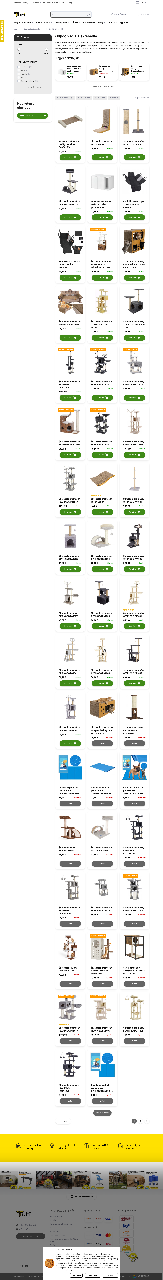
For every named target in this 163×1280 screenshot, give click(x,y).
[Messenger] (26, 1266)
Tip (23, 78)
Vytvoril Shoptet (125, 1276)
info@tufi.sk (25, 1229)
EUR (142, 2)
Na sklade (26, 67)
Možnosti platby (56, 1231)
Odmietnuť (93, 1275)
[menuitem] (24, 22)
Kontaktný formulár (30, 1236)
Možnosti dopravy (21, 3)
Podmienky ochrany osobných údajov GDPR (64, 1240)
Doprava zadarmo (29, 81)
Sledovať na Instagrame (84, 1196)
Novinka (25, 74)
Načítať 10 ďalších (102, 1113)
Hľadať (88, 14)
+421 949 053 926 (27, 1225)
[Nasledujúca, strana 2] (140, 1121)
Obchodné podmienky (58, 1235)
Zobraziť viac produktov (102, 86)
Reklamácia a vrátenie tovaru (53, 3)
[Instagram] (21, 1266)
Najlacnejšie (84, 98)
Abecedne (114, 98)
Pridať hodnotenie (26, 116)
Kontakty (35, 3)
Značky (52, 1245)
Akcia (24, 70)
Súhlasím (111, 1275)
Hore (65, 1121)
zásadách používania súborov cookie (93, 1270)
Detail (102, 743)
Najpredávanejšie (65, 98)
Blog (70, 3)
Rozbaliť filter (33, 87)
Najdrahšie (100, 98)
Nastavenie (76, 1275)
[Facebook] (17, 1266)
